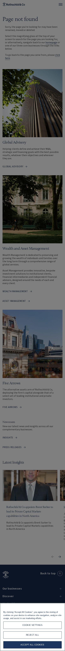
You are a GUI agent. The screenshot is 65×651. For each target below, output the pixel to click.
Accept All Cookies (32, 645)
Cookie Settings (32, 625)
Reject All (32, 635)
